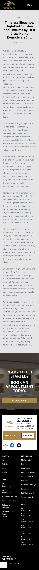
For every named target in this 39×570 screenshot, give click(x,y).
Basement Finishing (9, 497)
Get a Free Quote (19, 400)
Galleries (5, 464)
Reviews (5, 468)
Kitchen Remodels (9, 501)
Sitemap (5, 472)
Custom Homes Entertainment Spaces (8, 514)
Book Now (27, 436)
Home (4, 460)
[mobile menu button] (34, 4)
